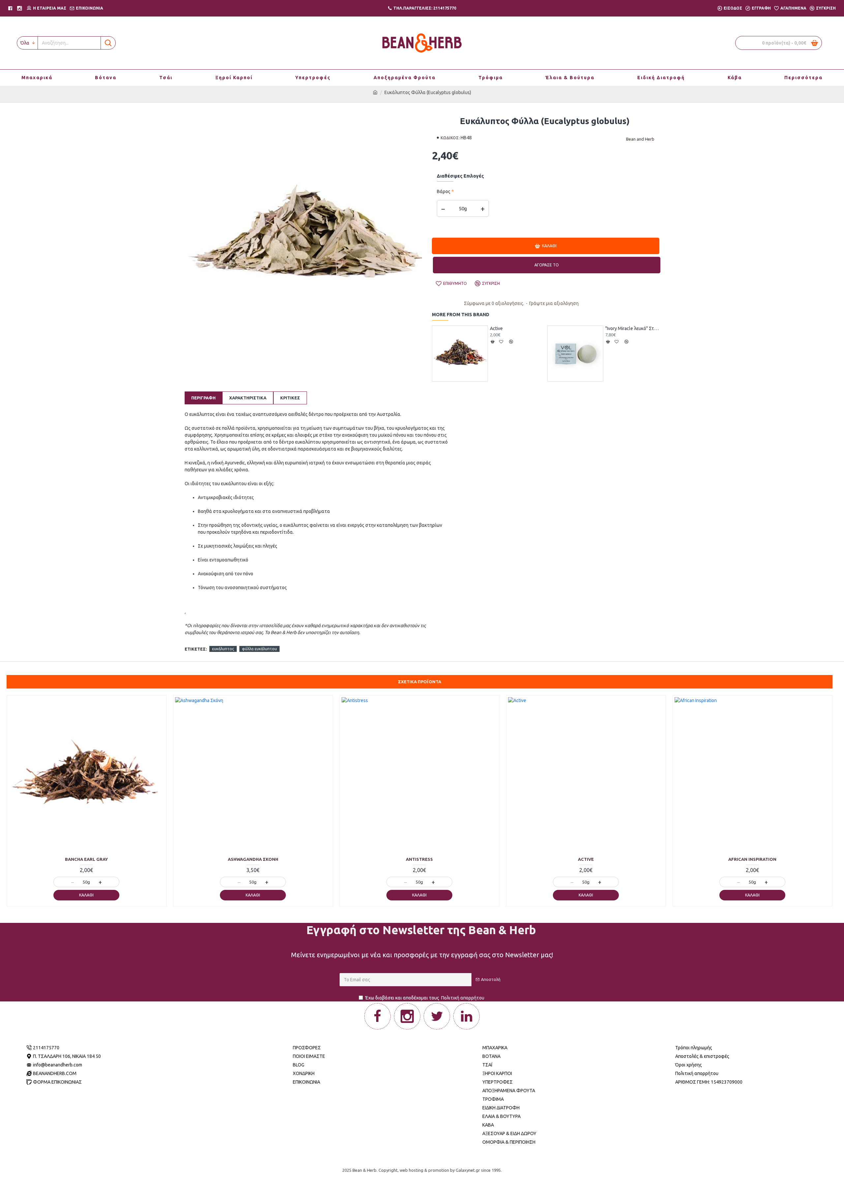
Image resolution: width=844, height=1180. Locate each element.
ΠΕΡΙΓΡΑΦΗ (203, 397)
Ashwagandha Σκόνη (253, 859)
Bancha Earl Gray (86, 859)
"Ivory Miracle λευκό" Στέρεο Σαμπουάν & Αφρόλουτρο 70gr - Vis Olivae (632, 328)
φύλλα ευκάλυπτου (259, 649)
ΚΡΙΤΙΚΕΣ (290, 397)
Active (496, 328)
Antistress (419, 859)
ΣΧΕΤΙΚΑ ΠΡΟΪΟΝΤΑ (419, 681)
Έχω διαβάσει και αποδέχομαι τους (424, 997)
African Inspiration (752, 859)
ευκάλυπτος (223, 649)
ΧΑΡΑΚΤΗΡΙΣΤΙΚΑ (247, 397)
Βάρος (443, 191)
